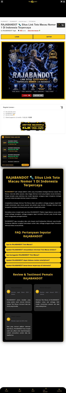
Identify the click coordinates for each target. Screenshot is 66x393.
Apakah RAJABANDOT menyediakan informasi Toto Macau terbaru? (31, 250)
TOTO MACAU (32, 21)
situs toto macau (23, 21)
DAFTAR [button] (36, 95)
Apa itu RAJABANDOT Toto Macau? (19, 244)
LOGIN (17, 37)
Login (19, 391)
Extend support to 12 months (19, 117)
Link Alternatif (45, 391)
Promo (6, 391)
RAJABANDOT (4, 21)
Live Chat (59, 391)
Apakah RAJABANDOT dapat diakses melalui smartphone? (28, 260)
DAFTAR (49, 37)
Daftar (33, 391)
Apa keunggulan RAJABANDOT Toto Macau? (22, 255)
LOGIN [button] (25, 95)
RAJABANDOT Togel (9, 31)
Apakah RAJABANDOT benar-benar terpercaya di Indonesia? (28, 265)
